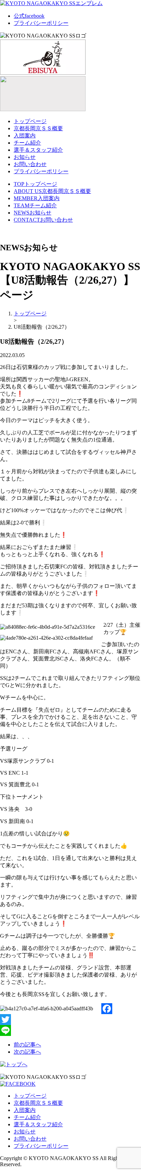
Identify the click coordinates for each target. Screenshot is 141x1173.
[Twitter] (70, 1019)
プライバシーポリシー (41, 23)
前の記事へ (27, 1045)
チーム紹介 (27, 143)
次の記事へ (27, 1052)
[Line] (70, 1030)
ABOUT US (52, 191)
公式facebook (29, 16)
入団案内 (25, 135)
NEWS (32, 213)
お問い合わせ (30, 164)
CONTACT (43, 220)
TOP (35, 184)
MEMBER (37, 198)
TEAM (35, 205)
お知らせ (25, 157)
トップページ (30, 121)
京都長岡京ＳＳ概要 (38, 128)
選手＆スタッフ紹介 (38, 150)
